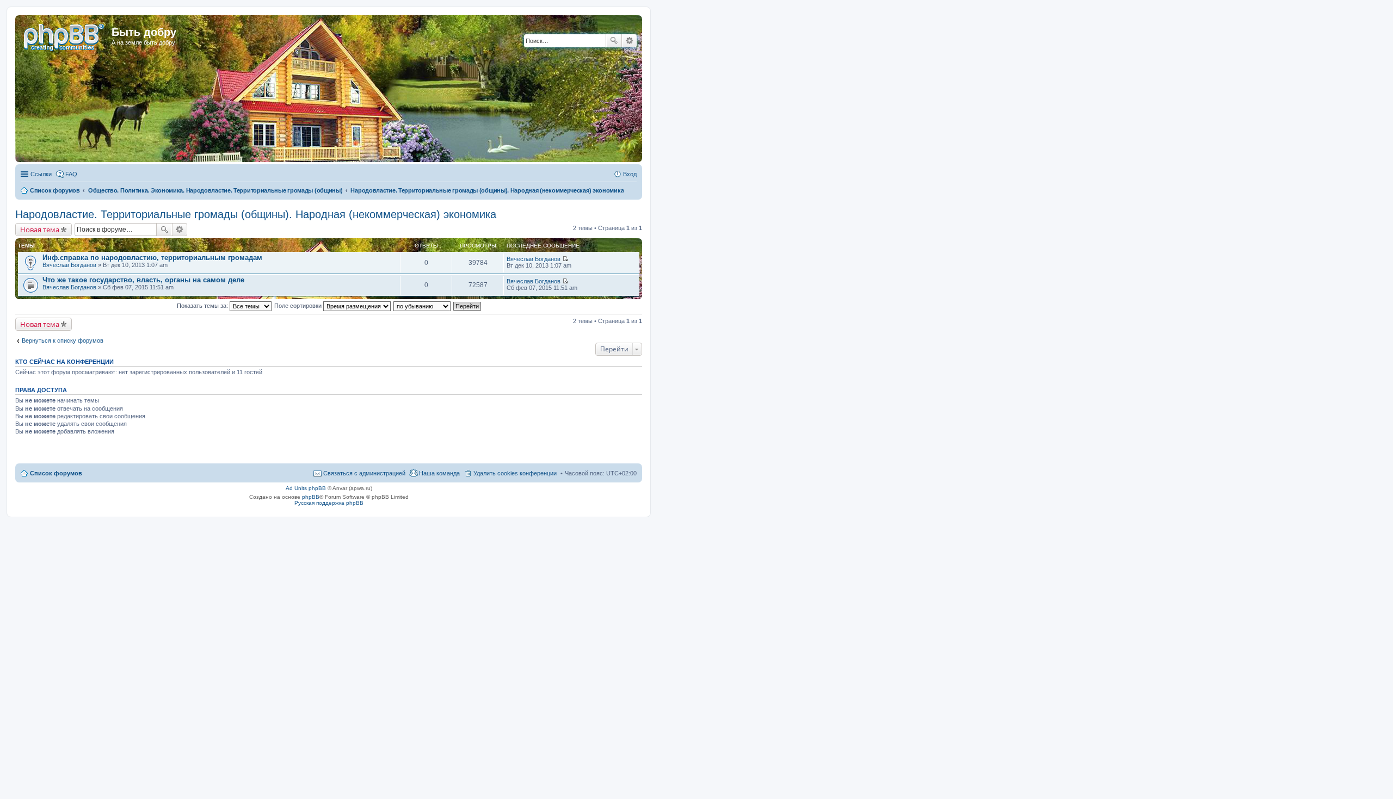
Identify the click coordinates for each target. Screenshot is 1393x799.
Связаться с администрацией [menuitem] (364, 473)
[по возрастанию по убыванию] (422, 305)
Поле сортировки (298, 305)
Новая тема (39, 229)
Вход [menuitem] (630, 174)
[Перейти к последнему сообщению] (565, 259)
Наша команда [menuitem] (439, 473)
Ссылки (41, 174)
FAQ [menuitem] (71, 174)
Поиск (614, 40)
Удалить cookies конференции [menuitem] (515, 473)
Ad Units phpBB (306, 488)
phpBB (310, 497)
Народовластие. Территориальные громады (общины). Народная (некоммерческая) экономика (255, 214)
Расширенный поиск (629, 40)
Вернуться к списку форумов (62, 340)
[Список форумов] (65, 35)
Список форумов (56, 473)
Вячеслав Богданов (69, 265)
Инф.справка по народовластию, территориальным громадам (152, 257)
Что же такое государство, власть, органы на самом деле (143, 280)
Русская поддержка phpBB (328, 503)
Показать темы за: (203, 305)
